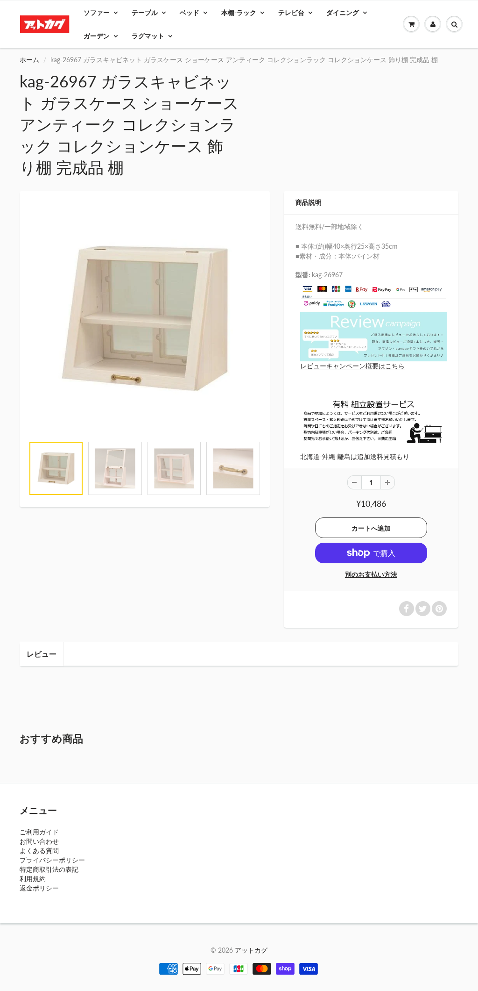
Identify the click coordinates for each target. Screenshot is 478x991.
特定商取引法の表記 (49, 869)
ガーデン (97, 36)
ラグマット (148, 36)
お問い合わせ (39, 841)
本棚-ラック (238, 12)
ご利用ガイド (39, 832)
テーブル (145, 12)
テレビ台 (291, 12)
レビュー (41, 653)
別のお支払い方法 (371, 574)
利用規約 (33, 879)
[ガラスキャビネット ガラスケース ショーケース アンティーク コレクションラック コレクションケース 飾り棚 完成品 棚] (144, 318)
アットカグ (251, 950)
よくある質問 (39, 851)
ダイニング (342, 12)
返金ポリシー (39, 888)
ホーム (29, 60)
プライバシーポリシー (52, 860)
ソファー (97, 12)
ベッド (189, 12)
